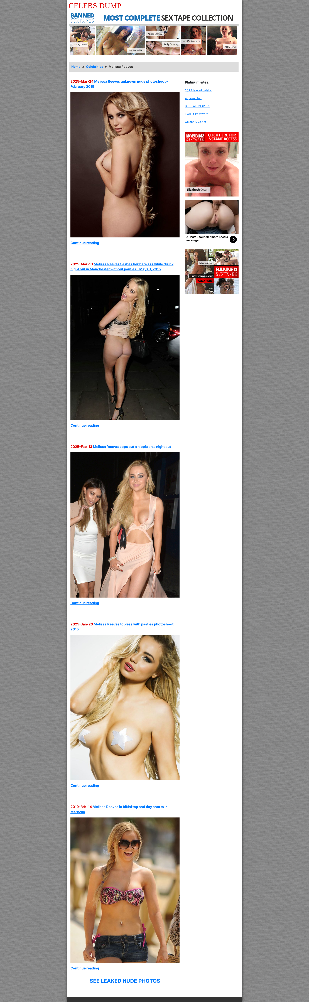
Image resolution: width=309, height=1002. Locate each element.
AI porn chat (193, 98)
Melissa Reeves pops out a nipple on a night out (132, 446)
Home (75, 66)
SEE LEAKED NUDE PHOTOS (125, 981)
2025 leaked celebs (198, 90)
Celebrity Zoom (195, 122)
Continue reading (84, 243)
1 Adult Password (196, 114)
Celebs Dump (94, 5)
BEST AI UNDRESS (197, 106)
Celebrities (94, 66)
